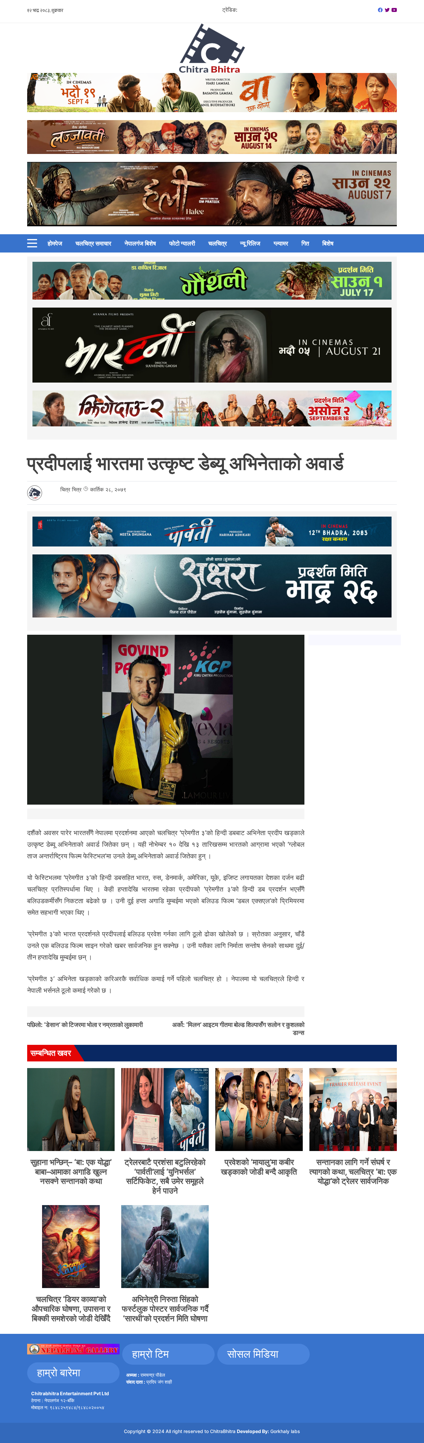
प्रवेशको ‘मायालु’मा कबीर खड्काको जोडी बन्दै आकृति (259, 1167)
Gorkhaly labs (285, 1431)
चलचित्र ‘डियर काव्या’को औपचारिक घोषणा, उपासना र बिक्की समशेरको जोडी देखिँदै (71, 1308)
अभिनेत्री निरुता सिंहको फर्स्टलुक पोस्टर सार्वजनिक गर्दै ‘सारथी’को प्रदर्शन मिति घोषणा (165, 1308)
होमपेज (55, 243)
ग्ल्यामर (281, 243)
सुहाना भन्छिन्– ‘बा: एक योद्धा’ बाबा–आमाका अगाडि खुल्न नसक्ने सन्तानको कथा (71, 1171)
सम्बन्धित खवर (50, 1053)
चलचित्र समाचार (93, 243)
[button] (32, 243)
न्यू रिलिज (250, 243)
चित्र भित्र (70, 489)
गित (305, 243)
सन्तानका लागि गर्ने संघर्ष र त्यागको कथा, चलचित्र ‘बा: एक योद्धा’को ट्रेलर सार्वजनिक (353, 1171)
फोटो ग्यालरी (182, 243)
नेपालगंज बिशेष (140, 243)
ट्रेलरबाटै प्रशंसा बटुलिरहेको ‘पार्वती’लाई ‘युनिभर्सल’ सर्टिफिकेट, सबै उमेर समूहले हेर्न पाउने (165, 1176)
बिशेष (328, 243)
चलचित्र (217, 243)
